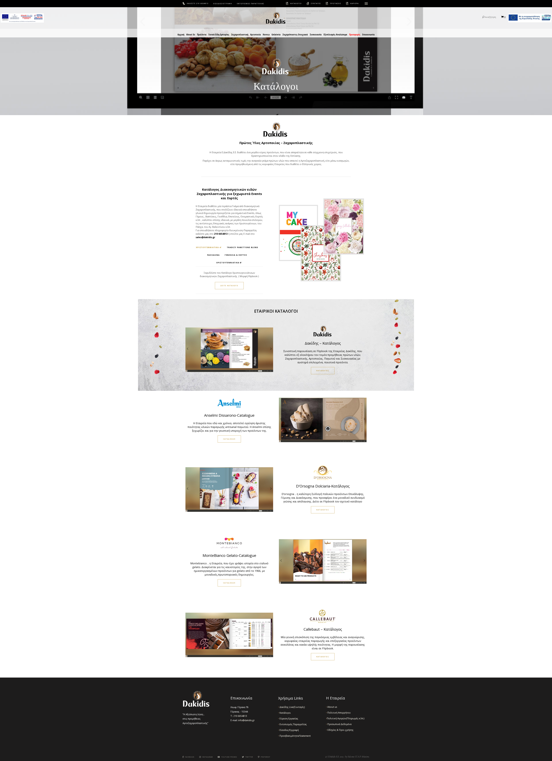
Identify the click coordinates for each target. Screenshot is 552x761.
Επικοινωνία (368, 34)
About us (331, 706)
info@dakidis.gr (246, 720)
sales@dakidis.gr (205, 237)
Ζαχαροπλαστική (239, 34)
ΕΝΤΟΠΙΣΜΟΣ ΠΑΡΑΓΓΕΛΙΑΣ (250, 3)
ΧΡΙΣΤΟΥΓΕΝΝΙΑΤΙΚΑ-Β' (229, 262)
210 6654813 (202, 3)
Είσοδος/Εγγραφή (288, 730)
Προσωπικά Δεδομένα (338, 724)
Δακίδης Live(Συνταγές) (291, 707)
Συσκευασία (316, 34)
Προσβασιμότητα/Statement (294, 735)
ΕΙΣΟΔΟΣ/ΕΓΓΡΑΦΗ (222, 3)
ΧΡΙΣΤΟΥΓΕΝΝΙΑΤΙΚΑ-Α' (209, 247)
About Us (190, 34)
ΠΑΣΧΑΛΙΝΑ (213, 255)
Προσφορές (354, 34)
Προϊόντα (201, 34)
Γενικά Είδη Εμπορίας (218, 34)
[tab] (209, 247)
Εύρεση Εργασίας (288, 718)
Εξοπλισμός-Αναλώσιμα (335, 34)
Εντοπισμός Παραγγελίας (292, 724)
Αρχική (181, 34)
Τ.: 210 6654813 (238, 716)
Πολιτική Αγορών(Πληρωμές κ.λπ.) (345, 718)
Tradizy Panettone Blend (242, 247)
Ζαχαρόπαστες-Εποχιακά (295, 34)
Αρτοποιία (255, 34)
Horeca (266, 34)
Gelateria (276, 34)
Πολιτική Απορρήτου (338, 712)
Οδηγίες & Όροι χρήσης (339, 730)
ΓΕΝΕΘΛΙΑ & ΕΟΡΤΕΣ (236, 255)
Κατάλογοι (284, 712)
